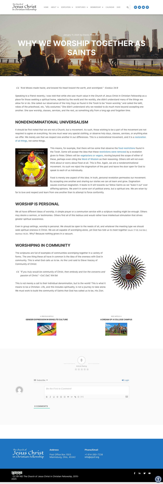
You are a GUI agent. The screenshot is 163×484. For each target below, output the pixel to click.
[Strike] (57, 396)
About (53, 7)
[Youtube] (143, 7)
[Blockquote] (68, 396)
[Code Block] (71, 396)
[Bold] (47, 396)
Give (118, 7)
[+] (82, 397)
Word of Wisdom (90, 159)
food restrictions (126, 148)
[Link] (75, 396)
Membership (95, 7)
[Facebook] (135, 7)
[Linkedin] (147, 7)
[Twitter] (139, 7)
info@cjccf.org (92, 457)
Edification (66, 7)
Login (126, 380)
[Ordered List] (61, 396)
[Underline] (54, 396)
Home (46, 7)
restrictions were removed (112, 151)
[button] (55, 7)
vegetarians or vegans (91, 155)
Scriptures (80, 7)
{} (78, 397)
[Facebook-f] (135, 473)
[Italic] (50, 396)
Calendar (110, 7)
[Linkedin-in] (140, 473)
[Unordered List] (64, 396)
